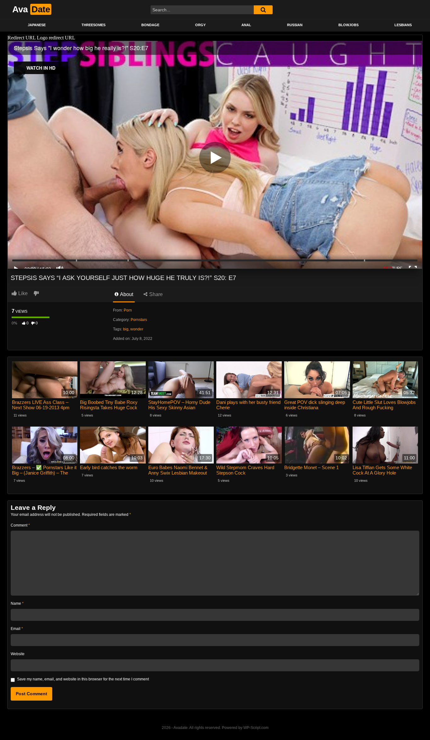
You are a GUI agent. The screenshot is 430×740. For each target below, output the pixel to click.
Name (17, 603)
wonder (136, 329)
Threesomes (93, 25)
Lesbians (403, 25)
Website (18, 654)
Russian (295, 25)
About (126, 294)
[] (263, 9)
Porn (128, 310)
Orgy (200, 25)
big (125, 329)
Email (17, 628)
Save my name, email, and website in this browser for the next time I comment (83, 679)
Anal (246, 25)
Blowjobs (348, 25)
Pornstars (139, 320)
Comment (20, 525)
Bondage (150, 25)
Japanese (37, 25)
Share (155, 294)
